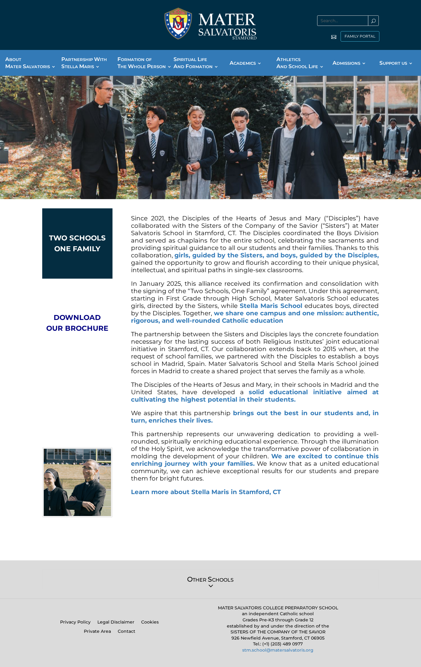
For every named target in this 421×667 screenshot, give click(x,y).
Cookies (150, 622)
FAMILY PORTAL (360, 36)
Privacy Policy (75, 622)
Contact (126, 631)
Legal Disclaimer (115, 622)
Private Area (97, 631)
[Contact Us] (331, 37)
